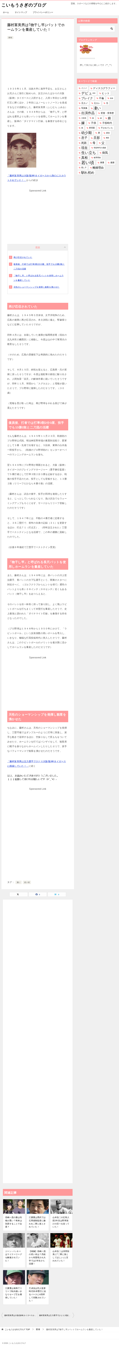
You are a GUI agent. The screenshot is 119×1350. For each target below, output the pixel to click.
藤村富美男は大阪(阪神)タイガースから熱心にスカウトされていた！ (21, 1315)
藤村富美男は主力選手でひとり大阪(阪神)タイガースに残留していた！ (56, 1315)
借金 (111, 98)
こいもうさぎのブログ (23, 5)
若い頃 (27, 882)
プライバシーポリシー (43, 12)
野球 (10, 38)
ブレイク (87, 98)
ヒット (106, 93)
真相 (84, 157)
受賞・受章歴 (107, 113)
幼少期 (86, 133)
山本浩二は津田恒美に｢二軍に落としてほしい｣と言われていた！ (61, 1256)
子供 (93, 123)
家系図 (92, 128)
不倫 (101, 98)
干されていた (107, 128)
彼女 (108, 133)
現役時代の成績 (100, 148)
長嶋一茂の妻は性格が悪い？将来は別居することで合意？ (13, 1222)
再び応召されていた (22, 257)
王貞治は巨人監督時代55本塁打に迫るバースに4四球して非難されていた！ (37, 1294)
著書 (102, 162)
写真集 (84, 108)
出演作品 (88, 113)
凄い (18, 882)
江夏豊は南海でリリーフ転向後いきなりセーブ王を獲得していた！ (13, 1293)
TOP (17, 1329)
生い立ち (88, 153)
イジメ (84, 88)
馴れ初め (87, 172)
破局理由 (97, 158)
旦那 (96, 138)
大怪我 (83, 118)
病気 (105, 152)
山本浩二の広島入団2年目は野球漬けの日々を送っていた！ (61, 1222)
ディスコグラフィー (104, 88)
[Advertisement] (37, 61)
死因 (83, 142)
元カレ (97, 103)
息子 (84, 137)
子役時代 (107, 123)
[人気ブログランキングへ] (86, 52)
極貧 (107, 138)
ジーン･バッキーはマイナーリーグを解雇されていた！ (13, 1256)
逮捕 (112, 162)
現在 (84, 148)
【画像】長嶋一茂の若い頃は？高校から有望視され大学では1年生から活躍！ (37, 1257)
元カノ (84, 103)
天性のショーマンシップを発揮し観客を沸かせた (36, 287)
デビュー (88, 93)
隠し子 (83, 167)
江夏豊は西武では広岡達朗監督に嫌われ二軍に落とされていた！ (37, 1222)
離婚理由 (98, 167)
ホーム (6, 12)
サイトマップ (21, 12)
